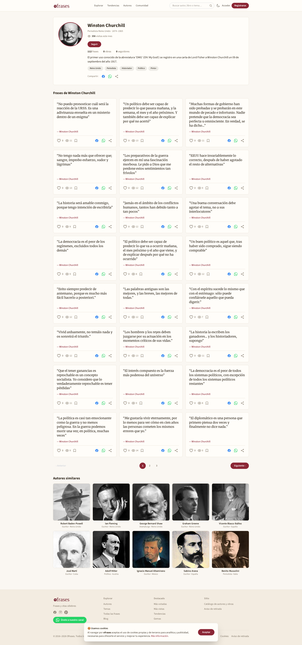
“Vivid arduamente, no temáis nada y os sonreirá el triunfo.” (84, 334)
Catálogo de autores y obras (218, 604)
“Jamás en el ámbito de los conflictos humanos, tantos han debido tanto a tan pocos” (151, 207)
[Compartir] (116, 76)
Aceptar (206, 632)
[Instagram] (60, 612)
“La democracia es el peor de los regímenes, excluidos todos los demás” (81, 246)
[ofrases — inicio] (63, 5)
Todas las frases (111, 614)
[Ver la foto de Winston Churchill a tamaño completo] (70, 34)
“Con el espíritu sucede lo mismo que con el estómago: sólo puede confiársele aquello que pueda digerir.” (217, 295)
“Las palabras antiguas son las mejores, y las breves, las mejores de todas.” (150, 293)
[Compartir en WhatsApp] (110, 76)
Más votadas (160, 604)
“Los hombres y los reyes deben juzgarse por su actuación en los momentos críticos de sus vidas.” (147, 336)
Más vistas (159, 609)
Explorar (98, 5)
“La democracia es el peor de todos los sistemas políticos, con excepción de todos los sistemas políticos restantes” (217, 377)
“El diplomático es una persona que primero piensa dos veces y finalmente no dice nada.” (215, 422)
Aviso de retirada (213, 609)
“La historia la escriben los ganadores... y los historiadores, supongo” (213, 336)
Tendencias (113, 5)
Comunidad (142, 5)
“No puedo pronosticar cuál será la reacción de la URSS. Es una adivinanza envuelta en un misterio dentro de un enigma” (83, 110)
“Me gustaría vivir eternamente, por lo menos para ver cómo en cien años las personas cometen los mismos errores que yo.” (151, 424)
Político (141, 68)
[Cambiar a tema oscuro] (218, 5)
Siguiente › (239, 465)
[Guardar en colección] (76, 140)
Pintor (153, 68)
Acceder (226, 5)
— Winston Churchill (67, 131)
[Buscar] (211, 6)
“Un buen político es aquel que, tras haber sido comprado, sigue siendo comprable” (215, 246)
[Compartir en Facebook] (103, 76)
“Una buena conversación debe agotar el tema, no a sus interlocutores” (212, 207)
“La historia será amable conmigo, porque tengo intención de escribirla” (85, 205)
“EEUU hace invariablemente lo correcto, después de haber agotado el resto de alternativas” (215, 160)
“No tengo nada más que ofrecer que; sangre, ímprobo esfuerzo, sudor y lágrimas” (84, 160)
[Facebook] (55, 612)
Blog (105, 619)
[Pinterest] (66, 612)
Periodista (111, 68)
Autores (127, 5)
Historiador (127, 68)
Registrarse (240, 5)
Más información (159, 636)
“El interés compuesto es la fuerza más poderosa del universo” (148, 373)
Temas (106, 609)
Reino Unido (95, 68)
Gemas (157, 619)
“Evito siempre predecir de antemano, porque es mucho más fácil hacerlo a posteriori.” (82, 293)
